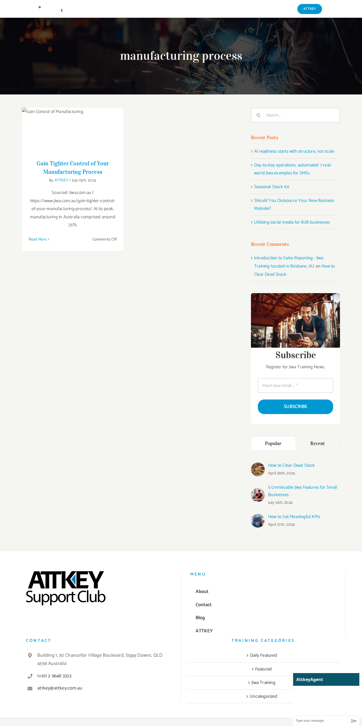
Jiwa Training (263, 682)
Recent (317, 443)
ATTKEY (61, 180)
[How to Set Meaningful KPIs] (258, 517)
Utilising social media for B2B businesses (292, 222)
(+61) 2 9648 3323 (54, 676)
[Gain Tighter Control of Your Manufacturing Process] (72, 130)
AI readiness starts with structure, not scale (294, 151)
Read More (38, 239)
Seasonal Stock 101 (271, 186)
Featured (263, 669)
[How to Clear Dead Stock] (258, 466)
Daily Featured (263, 655)
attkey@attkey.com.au (59, 688)
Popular (273, 443)
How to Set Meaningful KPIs (294, 516)
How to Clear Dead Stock (291, 465)
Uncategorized (263, 696)
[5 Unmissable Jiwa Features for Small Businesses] (258, 492)
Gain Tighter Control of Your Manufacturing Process (73, 122)
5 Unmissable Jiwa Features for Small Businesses (302, 491)
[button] (331, 9)
